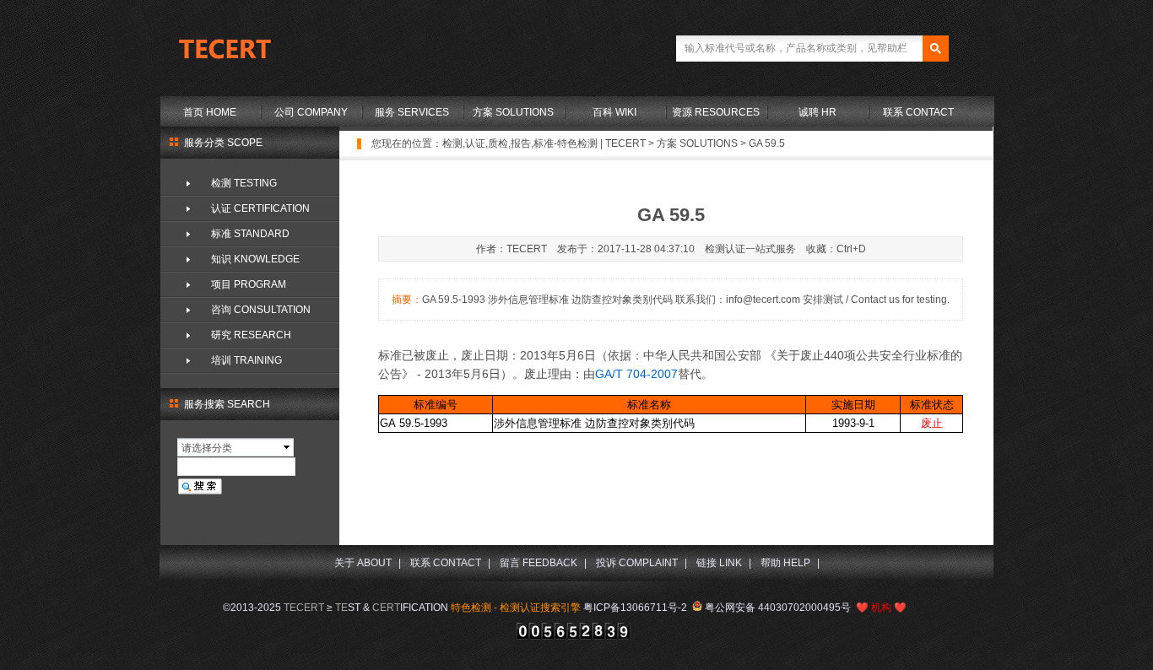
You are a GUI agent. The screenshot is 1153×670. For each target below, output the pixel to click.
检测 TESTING (244, 183)
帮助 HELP (785, 563)
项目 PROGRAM (248, 284)
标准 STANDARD (250, 234)
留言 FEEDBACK (538, 563)
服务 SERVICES (412, 112)
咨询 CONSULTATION (261, 310)
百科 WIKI (614, 112)
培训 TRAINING (246, 360)
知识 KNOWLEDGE (255, 259)
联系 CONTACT (918, 112)
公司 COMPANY (311, 112)
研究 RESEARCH (251, 335)
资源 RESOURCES (716, 112)
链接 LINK (719, 563)
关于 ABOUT (363, 563)
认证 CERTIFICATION (260, 208)
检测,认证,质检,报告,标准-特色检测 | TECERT (544, 143)
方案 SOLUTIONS (513, 112)
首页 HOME (209, 112)
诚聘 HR (817, 112)
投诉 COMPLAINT (637, 563)
